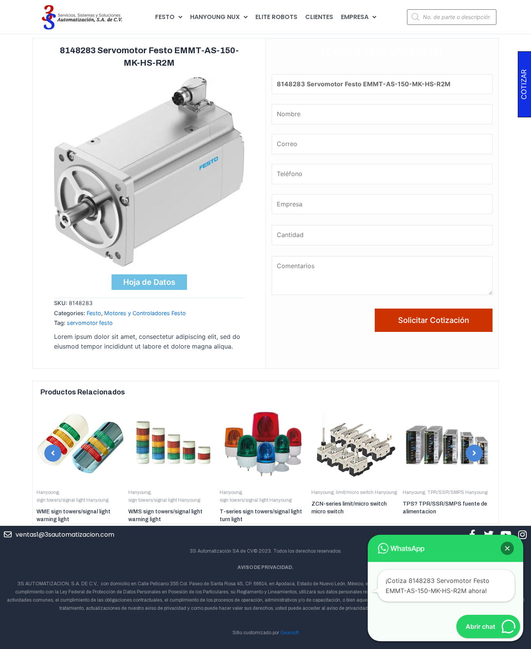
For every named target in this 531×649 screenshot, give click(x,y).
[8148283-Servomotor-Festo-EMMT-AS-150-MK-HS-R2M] (149, 172)
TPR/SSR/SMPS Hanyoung (457, 492)
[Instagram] (522, 534)
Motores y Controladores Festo (145, 313)
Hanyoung (48, 492)
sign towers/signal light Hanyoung (72, 500)
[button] (52, 453)
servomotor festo (90, 322)
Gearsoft (289, 632)
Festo (94, 313)
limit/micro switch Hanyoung (366, 492)
